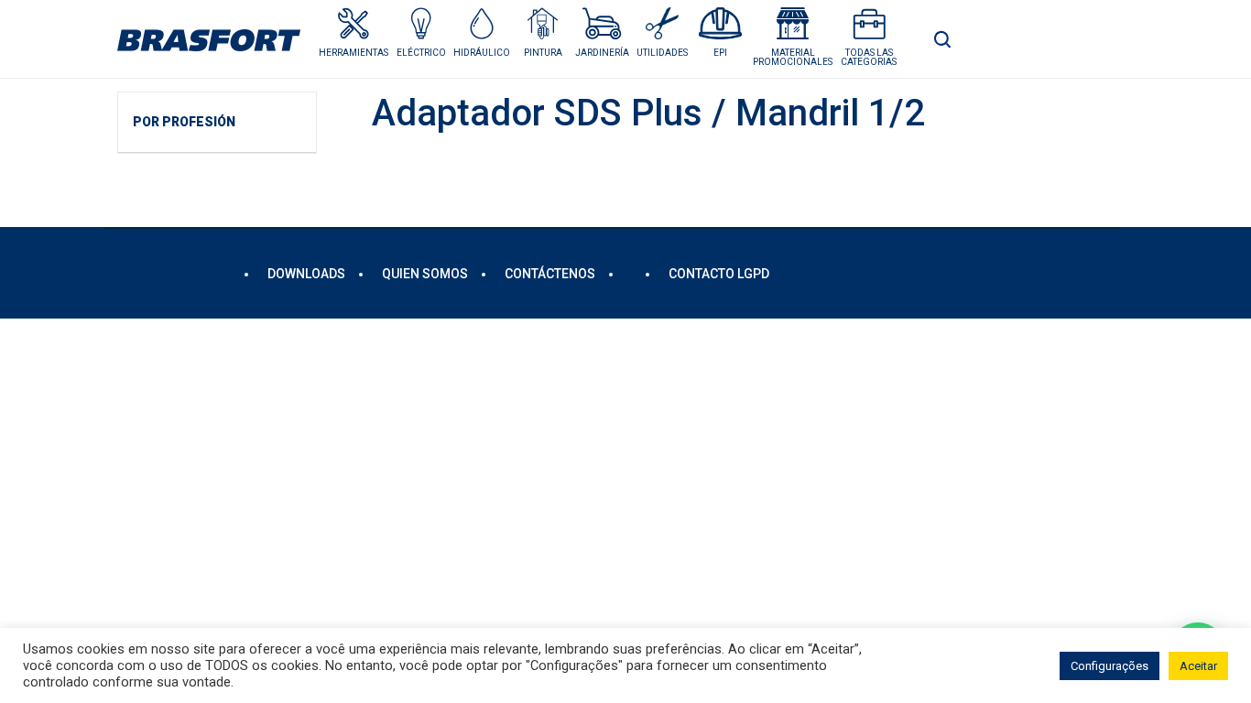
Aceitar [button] (1198, 666)
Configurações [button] (1109, 666)
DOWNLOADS (306, 273)
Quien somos (425, 273)
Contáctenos (550, 273)
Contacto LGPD (719, 273)
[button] (421, 32)
